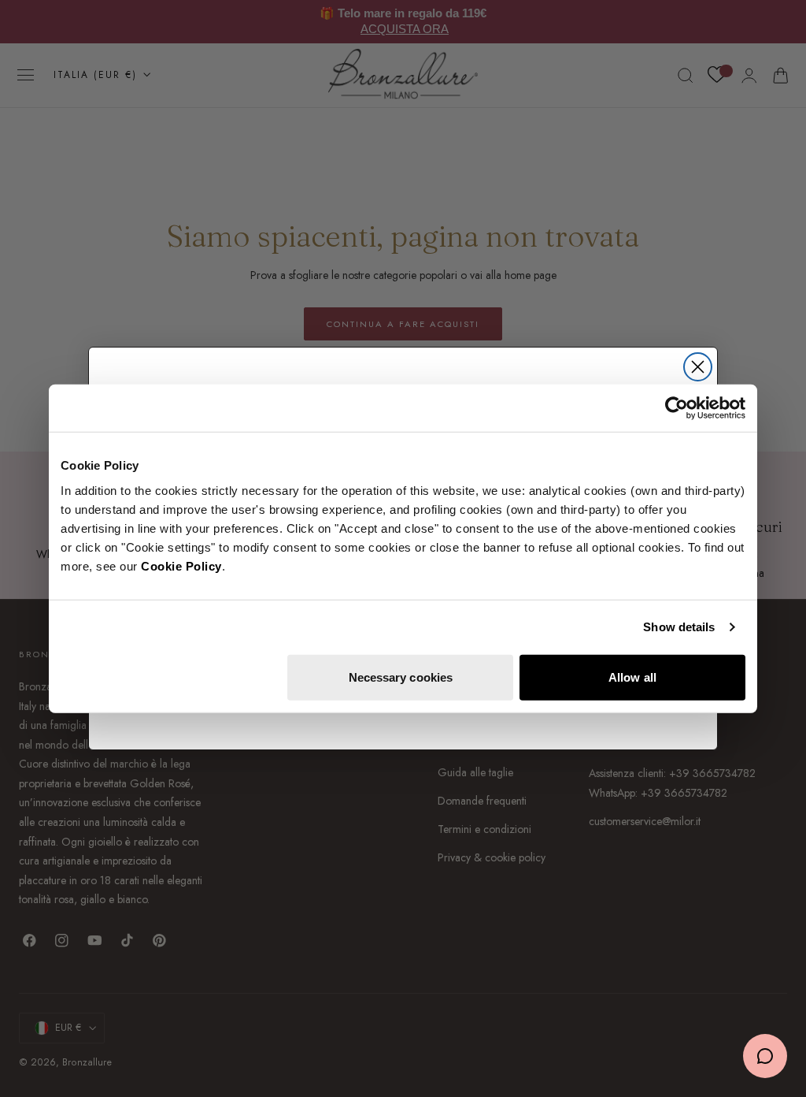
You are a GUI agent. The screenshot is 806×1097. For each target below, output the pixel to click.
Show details (679, 627)
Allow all (632, 676)
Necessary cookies (401, 676)
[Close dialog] (698, 367)
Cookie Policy (181, 565)
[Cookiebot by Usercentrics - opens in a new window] (676, 408)
